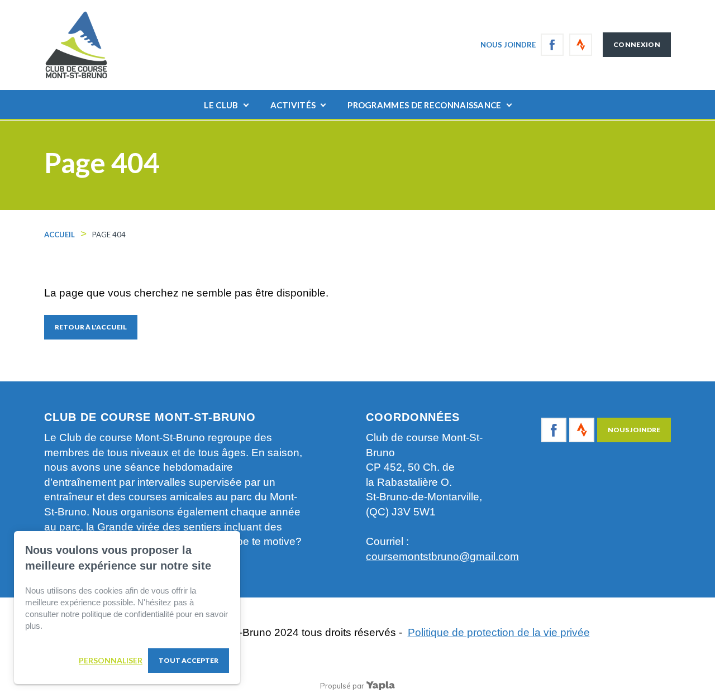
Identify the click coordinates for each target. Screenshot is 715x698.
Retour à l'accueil (91, 327)
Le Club (221, 105)
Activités (293, 105)
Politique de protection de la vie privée (499, 632)
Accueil (59, 234)
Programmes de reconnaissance (424, 105)
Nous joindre (508, 44)
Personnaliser (110, 660)
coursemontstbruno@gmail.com (442, 556)
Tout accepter (188, 660)
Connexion (636, 44)
